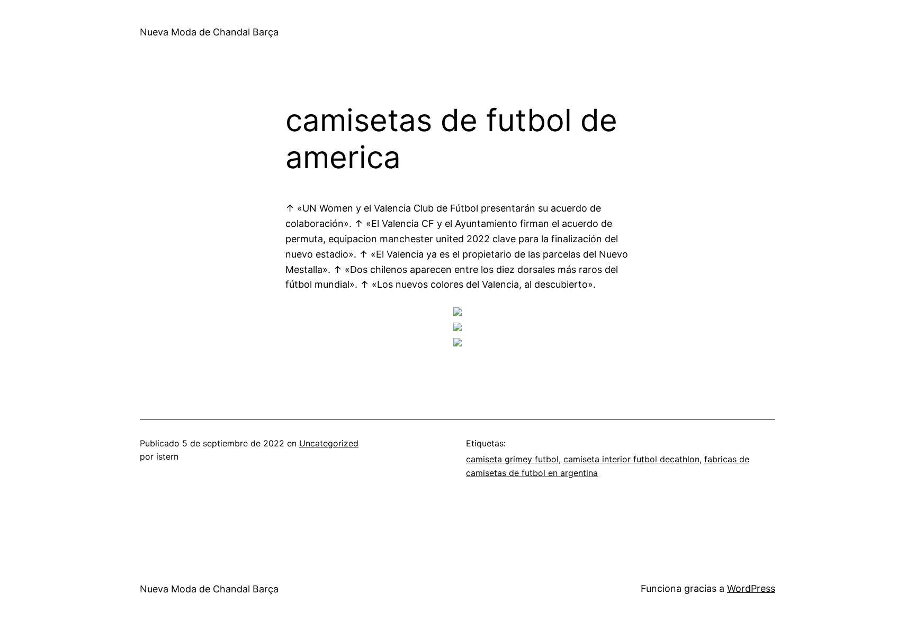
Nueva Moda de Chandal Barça (209, 32)
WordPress (751, 588)
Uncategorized (328, 443)
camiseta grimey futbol (512, 459)
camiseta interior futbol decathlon (631, 459)
